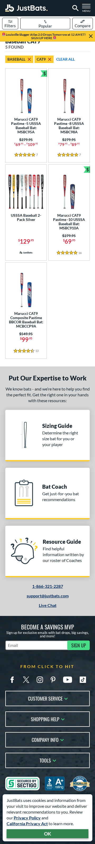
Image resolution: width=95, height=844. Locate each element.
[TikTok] (83, 680)
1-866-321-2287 (47, 586)
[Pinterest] (53, 680)
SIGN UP (78, 645)
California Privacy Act (27, 823)
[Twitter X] (26, 680)
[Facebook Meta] (12, 680)
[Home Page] (26, 8)
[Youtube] (67, 680)
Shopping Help (45, 719)
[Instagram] (40, 680)
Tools (45, 760)
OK (47, 834)
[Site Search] (74, 8)
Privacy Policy (27, 817)
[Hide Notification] (91, 36)
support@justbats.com (48, 595)
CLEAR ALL (65, 59)
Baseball (16, 59)
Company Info (45, 739)
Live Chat (47, 605)
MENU (87, 9)
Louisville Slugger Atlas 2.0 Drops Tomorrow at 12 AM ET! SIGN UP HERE (45, 36)
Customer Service (45, 698)
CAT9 (41, 59)
